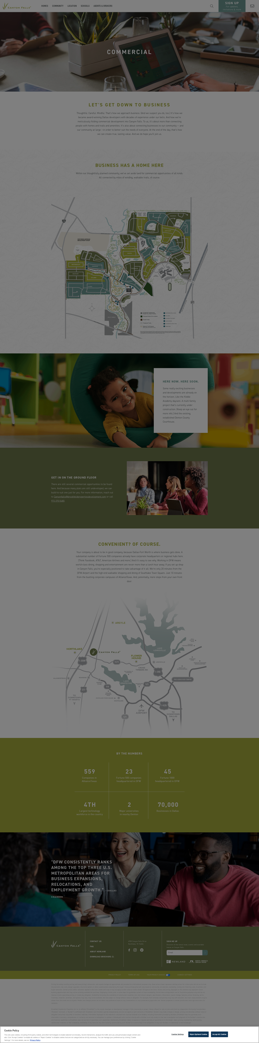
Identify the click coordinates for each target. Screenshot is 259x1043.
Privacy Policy (35, 1040)
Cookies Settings (177, 1034)
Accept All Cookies (219, 1034)
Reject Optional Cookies (198, 1034)
